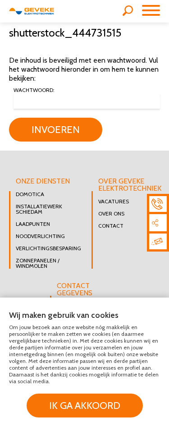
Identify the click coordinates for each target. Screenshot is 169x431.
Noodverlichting (40, 236)
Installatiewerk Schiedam (39, 209)
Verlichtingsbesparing (47, 248)
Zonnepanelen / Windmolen (37, 263)
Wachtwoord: (34, 90)
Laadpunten (33, 224)
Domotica (30, 194)
